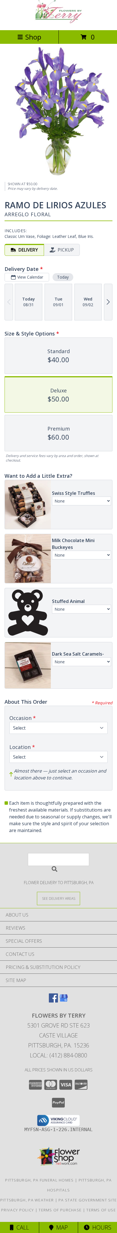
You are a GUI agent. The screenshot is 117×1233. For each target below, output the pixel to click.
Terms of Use (101, 1210)
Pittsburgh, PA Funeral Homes (39, 1180)
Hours (100, 1227)
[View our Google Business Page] (63, 1000)
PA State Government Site (87, 1200)
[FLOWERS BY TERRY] (58, 21)
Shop (33, 37)
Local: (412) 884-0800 (58, 1055)
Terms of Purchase (60, 1210)
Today (63, 277)
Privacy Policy (17, 1210)
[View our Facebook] (53, 1000)
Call (21, 1227)
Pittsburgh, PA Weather (27, 1200)
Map (60, 1227)
